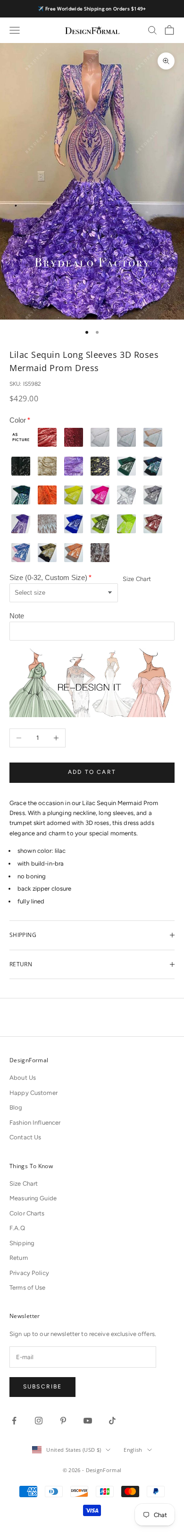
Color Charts (27, 1213)
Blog (16, 1107)
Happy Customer (33, 1092)
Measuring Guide (33, 1198)
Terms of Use (27, 1287)
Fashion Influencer (34, 1122)
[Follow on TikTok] (112, 1420)
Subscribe (42, 1386)
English (133, 1449)
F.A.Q (17, 1227)
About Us (22, 1077)
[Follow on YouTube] (87, 1420)
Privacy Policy (29, 1272)
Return (18, 1257)
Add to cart (92, 772)
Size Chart (137, 578)
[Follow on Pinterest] (63, 1420)
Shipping (21, 1243)
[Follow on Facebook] (14, 1420)
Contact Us (25, 1137)
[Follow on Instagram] (38, 1420)
